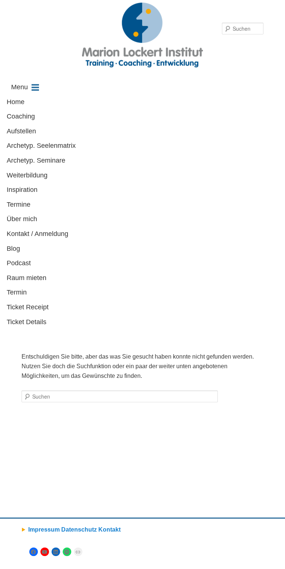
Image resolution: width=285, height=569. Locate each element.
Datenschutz (79, 529)
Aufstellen (21, 131)
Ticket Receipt (28, 307)
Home (15, 102)
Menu (19, 87)
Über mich (22, 219)
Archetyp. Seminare (36, 160)
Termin (17, 292)
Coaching (21, 116)
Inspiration (22, 189)
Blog (13, 248)
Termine (18, 204)
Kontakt (109, 529)
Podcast (19, 263)
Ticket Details (26, 322)
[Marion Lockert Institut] (142, 35)
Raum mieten (26, 278)
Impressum (44, 529)
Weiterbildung (27, 175)
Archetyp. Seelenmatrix (41, 145)
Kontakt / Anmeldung (37, 233)
